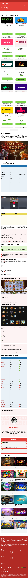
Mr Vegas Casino (7, 33)
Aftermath (2, 465)
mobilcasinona (21, 233)
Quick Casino (11, 551)
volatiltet (4, 271)
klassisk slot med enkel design (21, 139)
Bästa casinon (2, 548)
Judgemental (16, 465)
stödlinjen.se (9, 36)
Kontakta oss (20, 549)
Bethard (7, 124)
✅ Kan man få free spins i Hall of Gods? (7, 448)
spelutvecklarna (19, 234)
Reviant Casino (11, 549)
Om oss (19, 548)
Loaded (4, 261)
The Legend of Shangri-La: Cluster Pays (5, 528)
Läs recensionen (11, 23)
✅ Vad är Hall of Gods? (5, 441)
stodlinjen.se (9, 58)
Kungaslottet (21, 33)
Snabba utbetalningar (3, 549)
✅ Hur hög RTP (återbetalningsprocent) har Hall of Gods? (9, 446)
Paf (7, 78)
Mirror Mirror (3, 490)
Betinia (7, 101)
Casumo (21, 101)
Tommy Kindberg (14, 427)
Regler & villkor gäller (9, 35)
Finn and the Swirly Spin (18, 527)
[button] (26, 536)
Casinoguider (2, 554)
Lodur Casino (11, 550)
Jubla (7, 56)
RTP (1, 260)
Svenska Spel (21, 56)
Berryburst (16, 515)
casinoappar (8, 241)
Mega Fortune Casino (21, 79)
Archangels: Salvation (4, 515)
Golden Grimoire (17, 490)
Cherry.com (21, 124)
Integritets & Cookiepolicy (21, 550)
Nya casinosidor (3, 550)
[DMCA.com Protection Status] (23, 565)
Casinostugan (11, 555)
